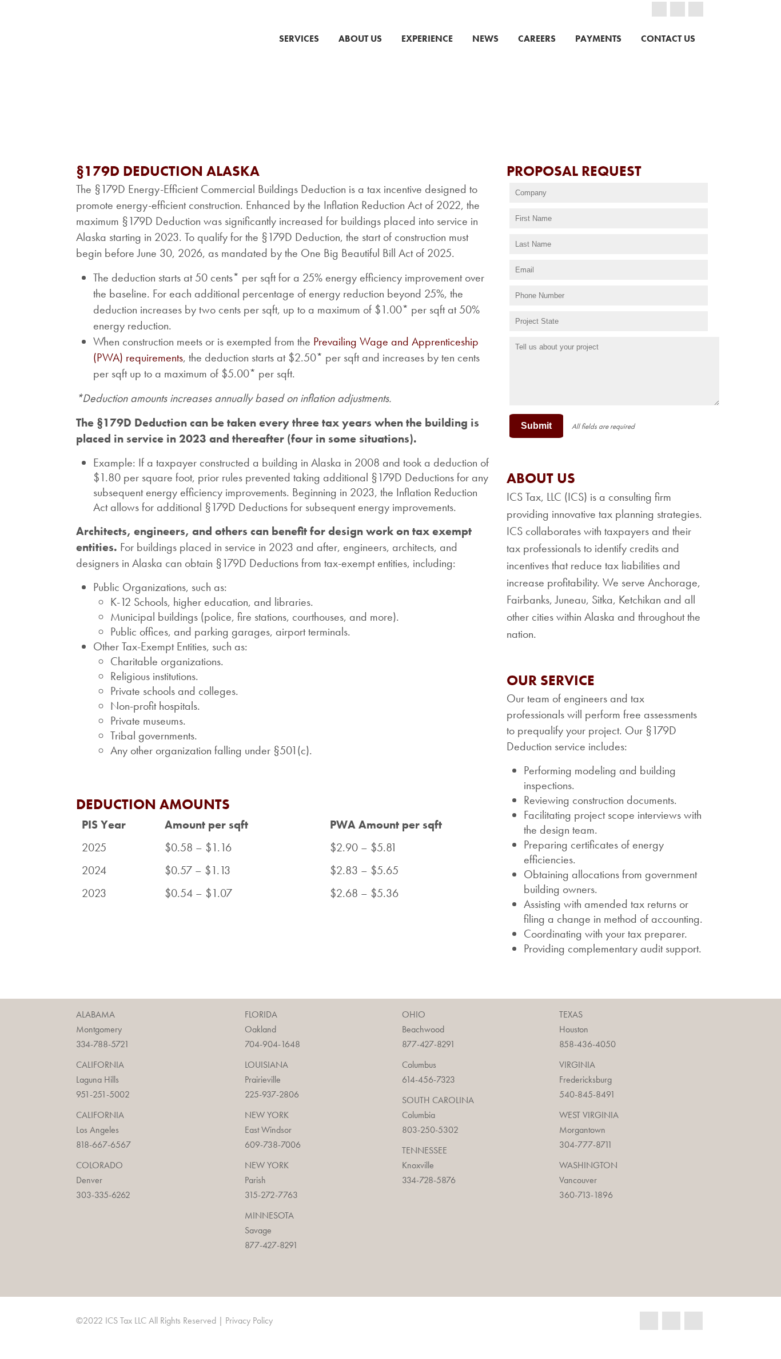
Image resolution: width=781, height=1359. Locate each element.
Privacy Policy (249, 1320)
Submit (536, 426)
